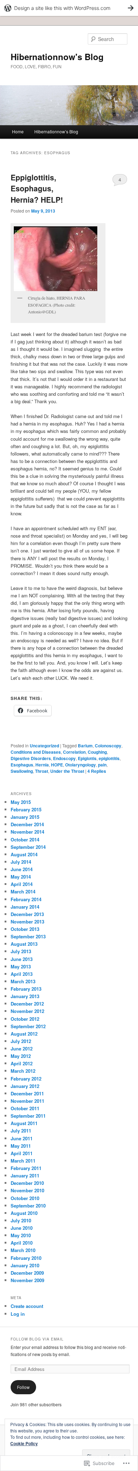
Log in (18, 1313)
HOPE (57, 764)
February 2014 (26, 899)
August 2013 (24, 943)
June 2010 (22, 1227)
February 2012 (26, 1078)
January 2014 (25, 906)
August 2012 (24, 1033)
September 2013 (28, 936)
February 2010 (26, 1258)
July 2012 (21, 1041)
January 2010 (25, 1265)
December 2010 (27, 1183)
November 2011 (27, 1101)
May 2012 (21, 1056)
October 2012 (25, 1018)
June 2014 (22, 869)
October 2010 (25, 1198)
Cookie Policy (24, 1443)
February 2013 (26, 988)
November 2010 (27, 1190)
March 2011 (23, 1160)
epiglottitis (109, 758)
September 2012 (28, 1026)
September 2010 (28, 1205)
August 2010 (24, 1213)
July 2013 (21, 951)
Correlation (74, 752)
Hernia (42, 764)
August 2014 (24, 854)
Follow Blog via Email (37, 1339)
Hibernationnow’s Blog (56, 131)
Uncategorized (44, 745)
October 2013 (25, 929)
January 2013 (25, 996)
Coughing (97, 752)
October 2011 (25, 1108)
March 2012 (23, 1070)
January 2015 (25, 816)
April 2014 (22, 884)
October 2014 (25, 839)
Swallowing (22, 771)
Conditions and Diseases (36, 752)
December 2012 (27, 1003)
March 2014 (23, 891)
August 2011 (24, 1123)
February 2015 (26, 809)
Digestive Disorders (31, 758)
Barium (85, 745)
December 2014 (27, 824)
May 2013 (21, 966)
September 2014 (28, 847)
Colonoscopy (108, 745)
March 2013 (23, 981)
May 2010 (21, 1235)
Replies (96, 771)
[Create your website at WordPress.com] (69, 8)
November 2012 (27, 1011)
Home (18, 131)
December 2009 (27, 1272)
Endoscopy (64, 758)
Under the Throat (67, 771)
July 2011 (21, 1130)
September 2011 (28, 1115)
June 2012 (22, 1048)
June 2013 (22, 959)
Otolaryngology (80, 764)
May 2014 (21, 876)
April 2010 (22, 1242)
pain (102, 764)
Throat (41, 771)
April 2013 (22, 974)
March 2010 (23, 1250)
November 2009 (27, 1280)
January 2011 (25, 1175)
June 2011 (22, 1138)
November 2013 (27, 921)
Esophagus (22, 764)
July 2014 (21, 861)
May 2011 (21, 1145)
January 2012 (25, 1086)
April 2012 (22, 1063)
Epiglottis (87, 758)
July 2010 (21, 1220)
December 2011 (27, 1093)
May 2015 (21, 802)
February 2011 (26, 1168)
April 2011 (22, 1153)
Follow (23, 1387)
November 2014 (27, 831)
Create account (27, 1306)
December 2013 (27, 914)
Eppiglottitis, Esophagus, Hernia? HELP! (37, 188)
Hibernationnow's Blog (57, 57)
